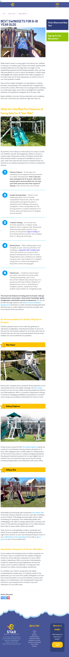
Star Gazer (38, 388)
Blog (34, 633)
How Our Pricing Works (34, 642)
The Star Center (11, 14)
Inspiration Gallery (34, 638)
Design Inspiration (22, 14)
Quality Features (34, 637)
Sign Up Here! (57, 644)
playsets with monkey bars (30, 250)
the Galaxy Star (38, 513)
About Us (34, 635)
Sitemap (34, 646)
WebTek (18, 644)
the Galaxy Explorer (29, 447)
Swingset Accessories (34, 640)
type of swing (32, 232)
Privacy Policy (34, 644)
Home (4, 14)
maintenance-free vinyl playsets (16, 537)
